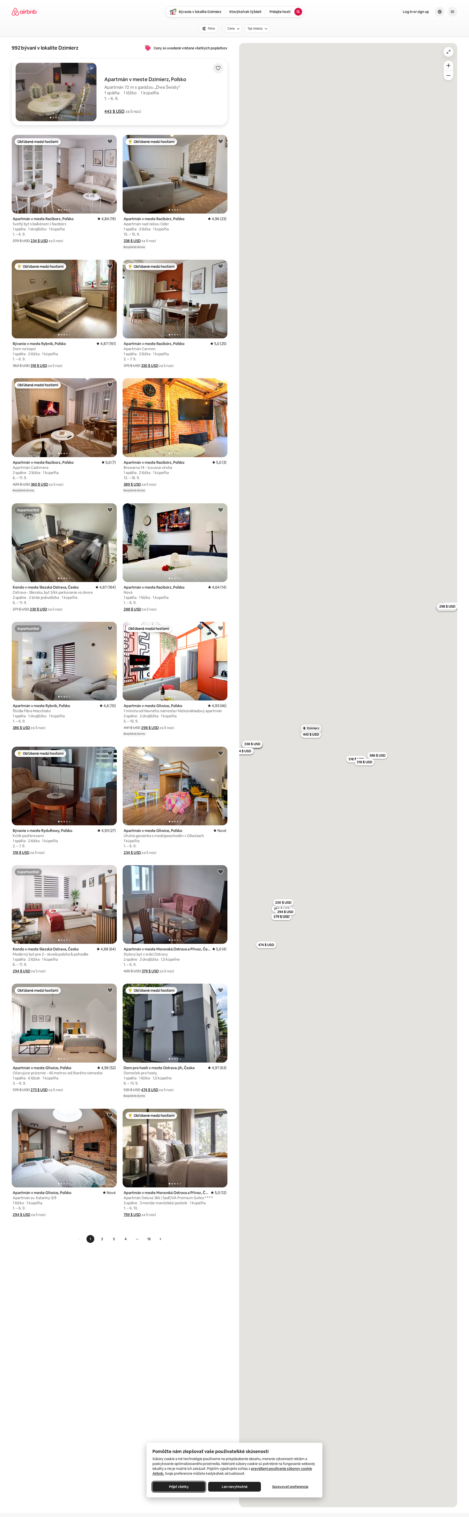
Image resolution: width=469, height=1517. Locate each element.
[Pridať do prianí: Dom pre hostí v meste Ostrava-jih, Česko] (220, 990)
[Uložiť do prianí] (218, 68)
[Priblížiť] (448, 65)
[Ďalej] (160, 1239)
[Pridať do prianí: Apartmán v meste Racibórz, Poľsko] (220, 141)
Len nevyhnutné (234, 1487)
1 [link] (90, 1239)
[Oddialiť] (448, 75)
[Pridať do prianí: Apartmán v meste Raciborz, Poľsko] (110, 141)
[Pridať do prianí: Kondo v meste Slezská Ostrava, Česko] (110, 510)
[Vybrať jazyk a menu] (440, 12)
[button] (114, 111)
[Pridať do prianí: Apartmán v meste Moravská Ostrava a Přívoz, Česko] (220, 871)
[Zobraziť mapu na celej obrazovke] (448, 52)
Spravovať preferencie (290, 1487)
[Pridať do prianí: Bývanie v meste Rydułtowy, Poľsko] (110, 753)
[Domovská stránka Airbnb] (24, 12)
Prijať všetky (179, 1487)
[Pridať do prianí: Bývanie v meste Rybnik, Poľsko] (110, 266)
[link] (79, 1239)
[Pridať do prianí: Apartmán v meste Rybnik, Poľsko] (110, 628)
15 (149, 1239)
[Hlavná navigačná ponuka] (452, 12)
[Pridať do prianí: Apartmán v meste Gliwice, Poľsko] (220, 628)
